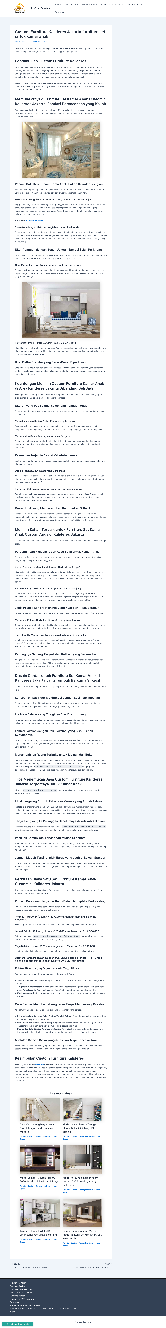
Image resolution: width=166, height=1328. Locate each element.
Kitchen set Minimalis (20, 1283)
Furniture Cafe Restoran (112, 4)
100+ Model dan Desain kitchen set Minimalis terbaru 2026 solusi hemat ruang (43, 1310)
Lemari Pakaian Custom (21, 1292)
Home (58, 4)
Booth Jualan (61, 12)
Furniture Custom (134, 4)
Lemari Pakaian (71, 4)
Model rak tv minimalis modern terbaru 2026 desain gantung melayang (80, 1181)
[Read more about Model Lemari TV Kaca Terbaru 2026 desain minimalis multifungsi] (40, 1159)
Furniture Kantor (89, 4)
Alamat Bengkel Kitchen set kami (25, 1305)
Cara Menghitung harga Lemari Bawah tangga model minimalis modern (38, 1128)
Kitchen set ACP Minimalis (22, 1299)
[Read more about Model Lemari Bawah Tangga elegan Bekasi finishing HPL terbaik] (83, 1109)
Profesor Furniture (41, 8)
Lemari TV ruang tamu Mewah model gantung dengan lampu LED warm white (82, 1235)
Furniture (39, 1064)
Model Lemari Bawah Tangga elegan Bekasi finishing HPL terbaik (79, 1128)
